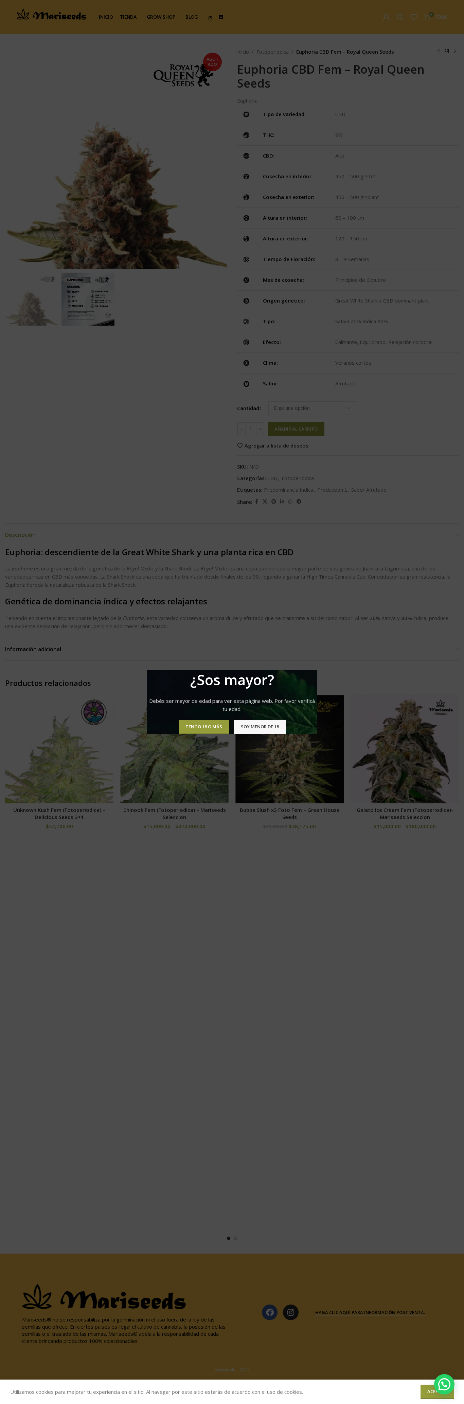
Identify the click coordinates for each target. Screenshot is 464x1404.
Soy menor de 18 (260, 727)
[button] (444, 1384)
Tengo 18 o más (203, 727)
